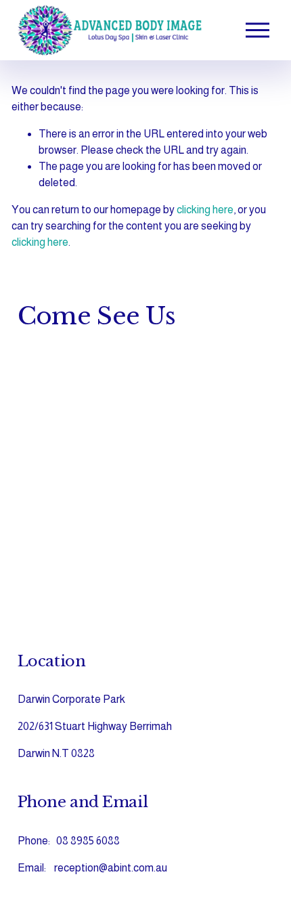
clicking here (205, 209)
